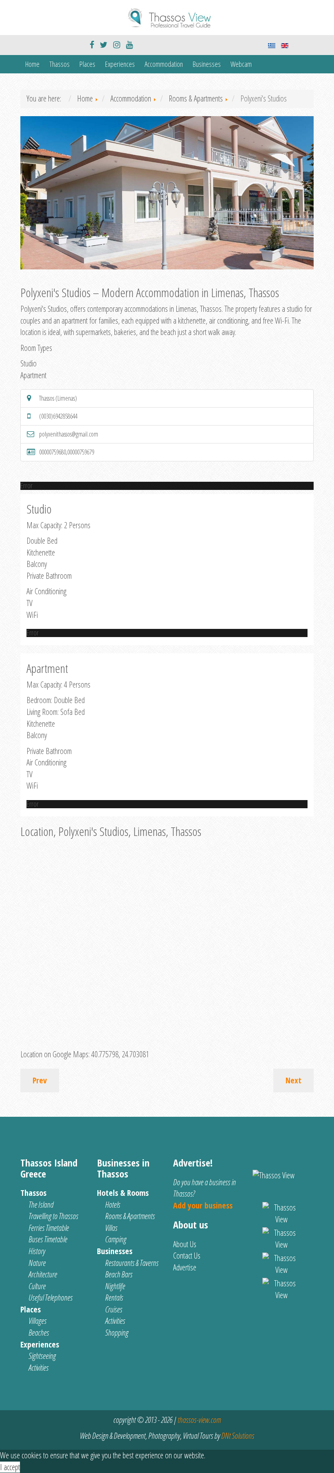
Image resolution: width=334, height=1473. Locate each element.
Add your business (203, 1205)
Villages (37, 1320)
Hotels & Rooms (123, 1192)
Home (32, 64)
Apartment (33, 375)
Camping (115, 1239)
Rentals (114, 1297)
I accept (10, 1467)
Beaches (39, 1332)
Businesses (207, 64)
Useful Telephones (51, 1297)
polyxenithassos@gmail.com (68, 434)
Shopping (116, 1332)
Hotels (112, 1204)
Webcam (241, 64)
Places (87, 64)
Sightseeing (42, 1355)
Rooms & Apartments (130, 1216)
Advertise (184, 1267)
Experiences (120, 64)
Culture (37, 1286)
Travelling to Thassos (53, 1216)
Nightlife (115, 1286)
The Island (41, 1204)
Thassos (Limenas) (58, 398)
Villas (111, 1227)
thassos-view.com (199, 1419)
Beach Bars (118, 1274)
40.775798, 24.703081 (120, 1054)
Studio (28, 363)
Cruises (113, 1309)
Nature (37, 1262)
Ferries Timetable (49, 1227)
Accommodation (164, 64)
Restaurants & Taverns (131, 1262)
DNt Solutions (237, 1435)
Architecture (43, 1274)
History (37, 1251)
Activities (38, 1367)
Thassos (59, 64)
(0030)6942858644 (58, 416)
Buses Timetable (48, 1239)
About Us (184, 1244)
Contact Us (186, 1255)
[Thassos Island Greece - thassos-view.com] (167, 16)
